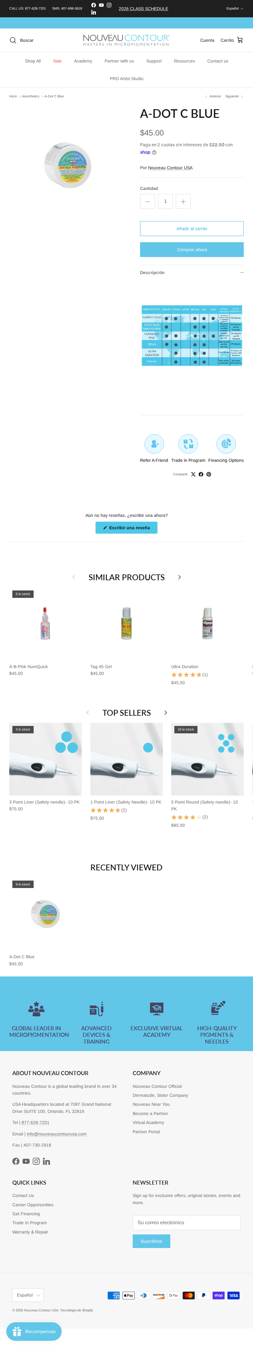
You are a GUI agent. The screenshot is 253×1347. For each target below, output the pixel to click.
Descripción (152, 272)
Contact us (217, 60)
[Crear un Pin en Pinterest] (208, 474)
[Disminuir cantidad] (147, 201)
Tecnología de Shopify (76, 1310)
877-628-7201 (35, 8)
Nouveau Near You (151, 1104)
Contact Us (23, 1195)
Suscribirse (151, 1241)
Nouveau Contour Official (157, 1086)
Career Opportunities (32, 1204)
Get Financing (26, 1213)
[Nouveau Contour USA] (126, 40)
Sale (57, 60)
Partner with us (119, 60)
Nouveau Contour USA (170, 167)
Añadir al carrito (191, 228)
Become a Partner (150, 1113)
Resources (184, 60)
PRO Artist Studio (126, 78)
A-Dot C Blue (54, 96)
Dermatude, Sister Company (160, 1095)
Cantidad (149, 188)
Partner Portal (146, 1131)
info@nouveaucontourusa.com (57, 1133)
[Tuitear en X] (193, 474)
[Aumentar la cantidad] (183, 201)
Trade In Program (29, 1222)
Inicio (13, 96)
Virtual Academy (148, 1122)
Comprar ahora (192, 249)
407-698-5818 (71, 8)
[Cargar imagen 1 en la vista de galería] (67, 165)
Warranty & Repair (30, 1231)
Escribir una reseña (133, 529)
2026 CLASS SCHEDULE (143, 8)
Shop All (33, 60)
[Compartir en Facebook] (201, 474)
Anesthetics (30, 96)
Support (154, 60)
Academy (83, 60)
